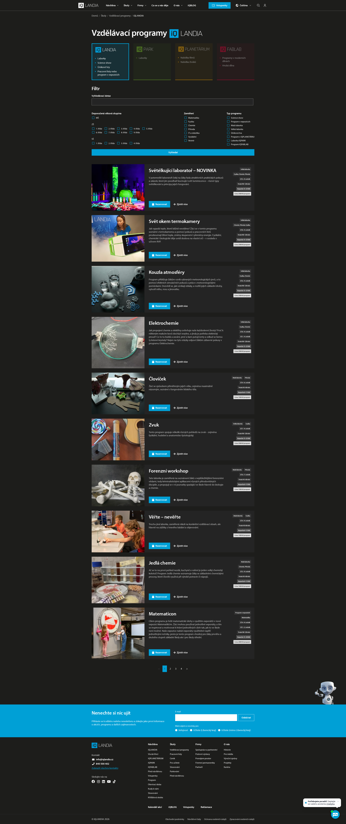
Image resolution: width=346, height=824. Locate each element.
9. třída (137, 132)
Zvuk (154, 424)
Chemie (191, 125)
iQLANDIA (139, 15)
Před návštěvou (155, 771)
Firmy (140, 5)
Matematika (193, 117)
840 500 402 (102, 763)
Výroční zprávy (230, 758)
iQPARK (151, 762)
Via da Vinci (153, 754)
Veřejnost (183, 730)
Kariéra (227, 767)
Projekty (227, 762)
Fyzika (191, 121)
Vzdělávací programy (120, 15)
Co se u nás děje (160, 5)
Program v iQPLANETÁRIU (242, 136)
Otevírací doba (154, 784)
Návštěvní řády (194, 819)
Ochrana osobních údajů (215, 819)
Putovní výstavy (202, 754)
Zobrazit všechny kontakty (105, 768)
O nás (177, 5)
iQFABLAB (152, 767)
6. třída (99, 132)
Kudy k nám (153, 788)
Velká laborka (237, 129)
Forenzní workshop (168, 470)
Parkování (174, 771)
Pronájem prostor (203, 758)
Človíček (157, 378)
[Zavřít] (338, 801)
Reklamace (206, 807)
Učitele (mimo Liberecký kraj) (236, 730)
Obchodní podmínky (174, 819)
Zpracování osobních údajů (242, 819)
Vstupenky (153, 775)
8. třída (124, 132)
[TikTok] (114, 781)
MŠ (97, 117)
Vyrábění (192, 136)
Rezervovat (161, 204)
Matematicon (162, 613)
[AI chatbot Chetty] (335, 814)
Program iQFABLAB (239, 144)
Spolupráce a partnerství (206, 749)
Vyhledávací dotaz (101, 95)
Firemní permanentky (205, 762)
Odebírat (246, 717)
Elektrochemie (164, 323)
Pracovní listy (176, 754)
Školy (126, 5)
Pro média (228, 754)
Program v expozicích (240, 121)
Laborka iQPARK (238, 140)
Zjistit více (182, 204)
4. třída (137, 128)
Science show (237, 117)
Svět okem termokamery (174, 221)
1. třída (99, 128)
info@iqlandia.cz (104, 759)
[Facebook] (93, 781)
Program (152, 780)
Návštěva (111, 5)
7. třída (112, 132)
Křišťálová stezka (155, 797)
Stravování (153, 793)
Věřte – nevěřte (165, 517)
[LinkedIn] (103, 781)
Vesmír (191, 140)
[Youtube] (109, 781)
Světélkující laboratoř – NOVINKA (182, 170)
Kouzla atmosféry (166, 272)
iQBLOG (192, 5)
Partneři (199, 767)
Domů (95, 15)
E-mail (178, 711)
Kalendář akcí (155, 807)
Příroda (191, 129)
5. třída (149, 128)
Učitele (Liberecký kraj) (204, 730)
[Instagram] (98, 781)
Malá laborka (237, 125)
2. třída (112, 128)
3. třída (124, 128)
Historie (227, 749)
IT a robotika (193, 133)
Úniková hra (236, 133)
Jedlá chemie (162, 563)
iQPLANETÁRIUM (155, 758)
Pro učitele (174, 762)
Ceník (172, 758)
